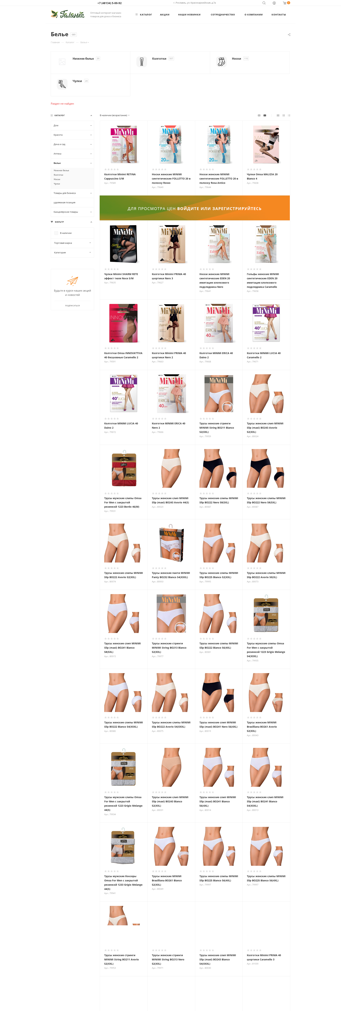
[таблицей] (289, 115)
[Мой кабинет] (274, 3)
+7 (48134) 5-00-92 (110, 3)
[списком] (283, 115)
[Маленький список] (259, 115)
